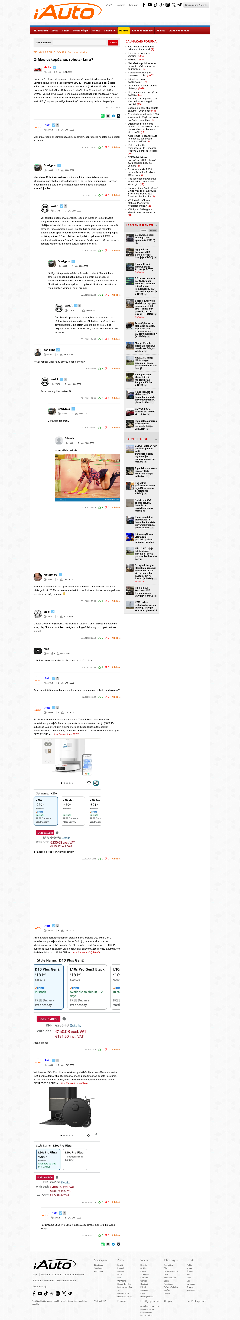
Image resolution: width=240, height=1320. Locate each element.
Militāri (143, 1287)
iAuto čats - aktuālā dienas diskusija (142, 87)
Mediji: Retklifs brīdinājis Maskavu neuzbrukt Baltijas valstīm (145, 347)
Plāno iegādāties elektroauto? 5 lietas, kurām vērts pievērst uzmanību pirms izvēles (145, 397)
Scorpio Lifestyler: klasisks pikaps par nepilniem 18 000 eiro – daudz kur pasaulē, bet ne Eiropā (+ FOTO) (145, 307)
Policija (143, 1271)
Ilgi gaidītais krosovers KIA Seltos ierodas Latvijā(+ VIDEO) (145, 253)
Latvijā (120, 1265)
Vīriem (144, 1260)
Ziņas (120, 1260)
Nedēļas (153, 230)
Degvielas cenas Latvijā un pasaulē (143, 93)
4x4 (188, 1274)
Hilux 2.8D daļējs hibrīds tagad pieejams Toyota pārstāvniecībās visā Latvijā (146, 363)
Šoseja (190, 1271)
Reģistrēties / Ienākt (196, 5)
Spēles (166, 1281)
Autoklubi (144, 1290)
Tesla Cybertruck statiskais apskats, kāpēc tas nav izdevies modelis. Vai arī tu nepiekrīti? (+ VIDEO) (146, 330)
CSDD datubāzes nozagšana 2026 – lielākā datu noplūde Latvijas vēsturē (142, 161)
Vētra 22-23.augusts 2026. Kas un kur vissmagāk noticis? (143, 101)
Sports (190, 1260)
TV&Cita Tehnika (171, 1287)
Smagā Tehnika (124, 1284)
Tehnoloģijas (171, 1260)
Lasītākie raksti (139, 225)
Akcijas (168, 1301)
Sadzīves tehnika (77, 52)
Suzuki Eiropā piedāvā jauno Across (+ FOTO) (144, 267)
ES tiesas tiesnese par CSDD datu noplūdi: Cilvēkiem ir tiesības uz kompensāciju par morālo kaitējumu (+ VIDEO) (146, 286)
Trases (190, 1287)
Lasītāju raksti (146, 1315)
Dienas (144, 230)
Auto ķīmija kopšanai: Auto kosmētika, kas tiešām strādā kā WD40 (142, 138)
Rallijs (189, 1265)
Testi (119, 1290)
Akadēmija (144, 1274)
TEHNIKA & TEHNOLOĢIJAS (50, 52)
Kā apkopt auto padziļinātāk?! (137, 80)
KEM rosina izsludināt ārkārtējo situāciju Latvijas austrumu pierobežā (146, 606)
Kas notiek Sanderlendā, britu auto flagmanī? (141, 48)
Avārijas (143, 1268)
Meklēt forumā (43, 42)
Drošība (143, 1265)
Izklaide (120, 1271)
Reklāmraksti (123, 1293)
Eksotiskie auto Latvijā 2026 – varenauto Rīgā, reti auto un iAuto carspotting (143, 117)
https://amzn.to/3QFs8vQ (86, 952)
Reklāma (120, 5)
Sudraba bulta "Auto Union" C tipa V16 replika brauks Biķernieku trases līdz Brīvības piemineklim (143, 192)
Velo (119, 1278)
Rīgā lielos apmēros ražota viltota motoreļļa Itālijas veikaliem (146, 425)
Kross (189, 1268)
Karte (142, 1293)
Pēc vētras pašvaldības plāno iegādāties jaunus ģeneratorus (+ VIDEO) (145, 488)
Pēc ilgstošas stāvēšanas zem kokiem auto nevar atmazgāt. (142, 181)
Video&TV (100, 1301)
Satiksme (144, 1278)
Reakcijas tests (147, 1297)
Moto (119, 1274)
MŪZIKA (136, 59)
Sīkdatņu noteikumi (66, 1280)
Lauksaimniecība (124, 1287)
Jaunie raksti (137, 439)
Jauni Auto (98, 1268)
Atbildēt (116, 147)
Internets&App (170, 1278)
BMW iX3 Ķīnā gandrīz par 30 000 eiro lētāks (145, 412)
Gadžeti (167, 1290)
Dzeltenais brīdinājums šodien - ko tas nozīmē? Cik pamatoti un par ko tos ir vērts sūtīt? (143, 127)
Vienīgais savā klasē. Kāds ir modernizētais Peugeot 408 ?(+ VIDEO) (144, 379)
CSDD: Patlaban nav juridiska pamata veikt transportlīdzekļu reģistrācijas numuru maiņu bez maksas (146, 454)
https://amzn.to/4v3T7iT (66, 734)
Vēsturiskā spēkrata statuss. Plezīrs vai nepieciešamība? (140, 203)
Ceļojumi (144, 1284)
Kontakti (133, 5)
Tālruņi (166, 1268)
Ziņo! (109, 5)
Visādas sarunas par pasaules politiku (141, 74)
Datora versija (40, 1286)
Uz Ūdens (121, 1281)
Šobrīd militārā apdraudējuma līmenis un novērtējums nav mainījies (144, 505)
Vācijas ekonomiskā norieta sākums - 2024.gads (143, 109)
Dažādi (167, 1293)
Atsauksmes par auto (149, 1306)
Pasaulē (120, 1268)
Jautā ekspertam (196, 1301)
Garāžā (143, 1281)
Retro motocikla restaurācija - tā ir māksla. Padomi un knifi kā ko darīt (142, 149)
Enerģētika (168, 1265)
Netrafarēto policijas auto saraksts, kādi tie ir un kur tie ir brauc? (142, 66)
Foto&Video (168, 1284)
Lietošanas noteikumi (74, 1274)
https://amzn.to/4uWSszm (74, 1083)
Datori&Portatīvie (171, 1271)
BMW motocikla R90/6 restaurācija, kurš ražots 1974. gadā (141, 172)
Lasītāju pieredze (150, 1301)
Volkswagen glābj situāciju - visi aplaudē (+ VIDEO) (145, 239)
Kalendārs (191, 1290)
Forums (121, 1301)
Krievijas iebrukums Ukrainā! (139, 54)
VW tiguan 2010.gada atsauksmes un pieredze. (142, 212)
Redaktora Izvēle (124, 1297)
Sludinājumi (100, 1260)
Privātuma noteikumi (43, 1280)
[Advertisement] (120, 541)
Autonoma (98, 1271)
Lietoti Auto (98, 1265)
